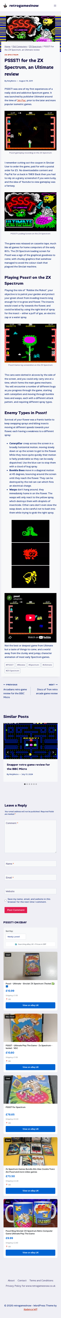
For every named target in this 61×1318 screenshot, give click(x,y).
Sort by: (9, 931)
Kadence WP (30, 1309)
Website (10, 891)
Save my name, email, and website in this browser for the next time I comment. (29, 900)
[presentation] (30, 741)
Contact (22, 1280)
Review (21, 665)
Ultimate (47, 665)
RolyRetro (11, 81)
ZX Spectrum (11, 55)
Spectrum (34, 665)
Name (10, 863)
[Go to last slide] (8, 752)
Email (10, 877)
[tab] (25, 784)
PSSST (10, 665)
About (11, 1280)
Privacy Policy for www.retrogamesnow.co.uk (30, 1285)
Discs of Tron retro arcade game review (47, 689)
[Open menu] (55, 5)
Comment (12, 823)
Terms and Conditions (41, 1280)
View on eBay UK (31, 1005)
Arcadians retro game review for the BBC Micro (15, 691)
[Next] (53, 752)
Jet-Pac (21, 100)
